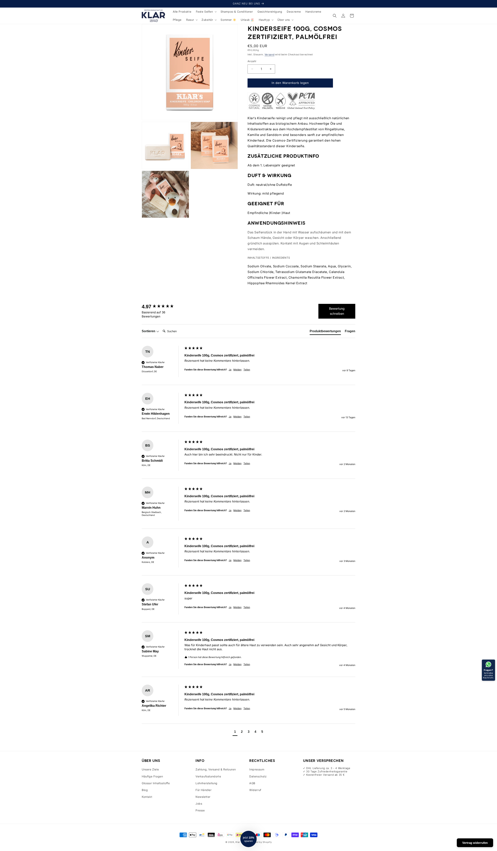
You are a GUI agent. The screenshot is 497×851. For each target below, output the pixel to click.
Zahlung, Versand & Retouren (215, 769)
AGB (252, 783)
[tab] (325, 332)
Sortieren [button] (149, 331)
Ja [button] (230, 369)
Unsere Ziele (150, 769)
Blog (145, 790)
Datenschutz (258, 776)
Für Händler (203, 790)
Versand (270, 54)
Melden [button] (237, 369)
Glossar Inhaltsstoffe (156, 783)
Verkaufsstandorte (208, 776)
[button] (206, 12)
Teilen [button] (246, 369)
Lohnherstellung (206, 783)
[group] (162, 306)
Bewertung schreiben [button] (337, 311)
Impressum (256, 769)
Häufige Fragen (152, 776)
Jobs (198, 803)
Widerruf (255, 790)
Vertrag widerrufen (475, 842)
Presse (200, 810)
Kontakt (147, 796)
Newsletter (202, 796)
